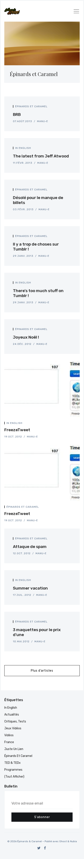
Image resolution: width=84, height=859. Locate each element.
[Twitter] (39, 848)
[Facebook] (45, 848)
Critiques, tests (15, 721)
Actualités (11, 714)
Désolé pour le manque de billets (38, 200)
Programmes (13, 770)
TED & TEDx (12, 763)
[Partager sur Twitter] (65, 108)
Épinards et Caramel (31, 106)
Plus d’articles (42, 670)
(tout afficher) (14, 776)
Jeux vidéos (12, 728)
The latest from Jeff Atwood (41, 156)
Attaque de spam (30, 546)
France (9, 742)
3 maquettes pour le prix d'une (37, 632)
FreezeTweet (17, 429)
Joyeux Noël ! (26, 337)
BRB (17, 114)
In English (23, 147)
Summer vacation (30, 588)
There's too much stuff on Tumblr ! (38, 293)
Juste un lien (13, 749)
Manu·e (42, 121)
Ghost (63, 841)
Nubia (73, 841)
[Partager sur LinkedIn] (70, 108)
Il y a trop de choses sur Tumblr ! (36, 247)
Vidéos (9, 735)
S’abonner (42, 817)
